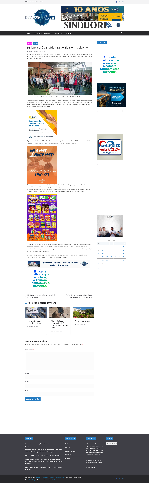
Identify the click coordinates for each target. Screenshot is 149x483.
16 (98, 257)
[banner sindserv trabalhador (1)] (58, 261)
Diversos (30, 43)
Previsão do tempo (82, 321)
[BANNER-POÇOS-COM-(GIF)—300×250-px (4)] (40, 269)
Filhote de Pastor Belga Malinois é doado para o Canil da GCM (59, 324)
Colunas (57, 33)
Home (28, 33)
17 (102, 257)
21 (119, 257)
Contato (68, 33)
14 (119, 253)
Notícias (47, 33)
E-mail (27, 382)
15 (124, 253)
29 (124, 260)
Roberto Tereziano (70, 451)
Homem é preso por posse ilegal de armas (35, 322)
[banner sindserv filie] (42, 147)
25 (107, 260)
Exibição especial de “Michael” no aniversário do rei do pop (42, 455)
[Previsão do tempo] (83, 308)
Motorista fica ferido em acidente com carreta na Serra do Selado (94, 465)
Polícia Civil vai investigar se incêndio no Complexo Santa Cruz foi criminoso (79, 296)
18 (107, 257)
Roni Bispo (42, 51)
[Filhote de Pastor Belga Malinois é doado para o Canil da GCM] (59, 308)
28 (119, 260)
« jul (98, 268)
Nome (28, 373)
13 (115, 253)
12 (111, 253)
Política (36, 43)
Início (67, 444)
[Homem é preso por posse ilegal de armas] (36, 308)
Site (26, 390)
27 (115, 260)
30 (98, 263)
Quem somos (37, 33)
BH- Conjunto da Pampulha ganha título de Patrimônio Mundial (41, 296)
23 (98, 260)
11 (107, 253)
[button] (51, 33)
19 (111, 257)
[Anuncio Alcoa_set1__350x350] (42, 111)
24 (102, 260)
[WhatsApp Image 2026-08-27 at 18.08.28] (42, 195)
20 (115, 257)
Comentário (29, 350)
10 (102, 253)
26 (111, 260)
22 (124, 257)
